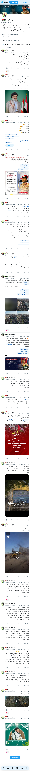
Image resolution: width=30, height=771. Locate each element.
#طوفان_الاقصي (24, 140)
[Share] (28, 68)
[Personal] (29, 28)
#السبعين (25, 420)
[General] (29, 24)
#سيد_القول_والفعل (23, 169)
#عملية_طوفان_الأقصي (11, 134)
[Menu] (27, 6)
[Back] (2, 6)
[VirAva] (22, 768)
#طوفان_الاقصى (24, 165)
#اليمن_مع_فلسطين (23, 294)
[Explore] (8, 768)
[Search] (23, 6)
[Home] (3, 768)
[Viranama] (17, 768)
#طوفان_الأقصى (9, 138)
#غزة (10, 210)
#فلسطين (25, 282)
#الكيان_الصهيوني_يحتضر (12, 136)
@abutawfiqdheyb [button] (10, 52)
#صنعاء (26, 284)
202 (5, 40)
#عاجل (24, 206)
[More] (26, 768)
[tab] (2, 44)
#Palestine (8, 142)
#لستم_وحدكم (24, 167)
